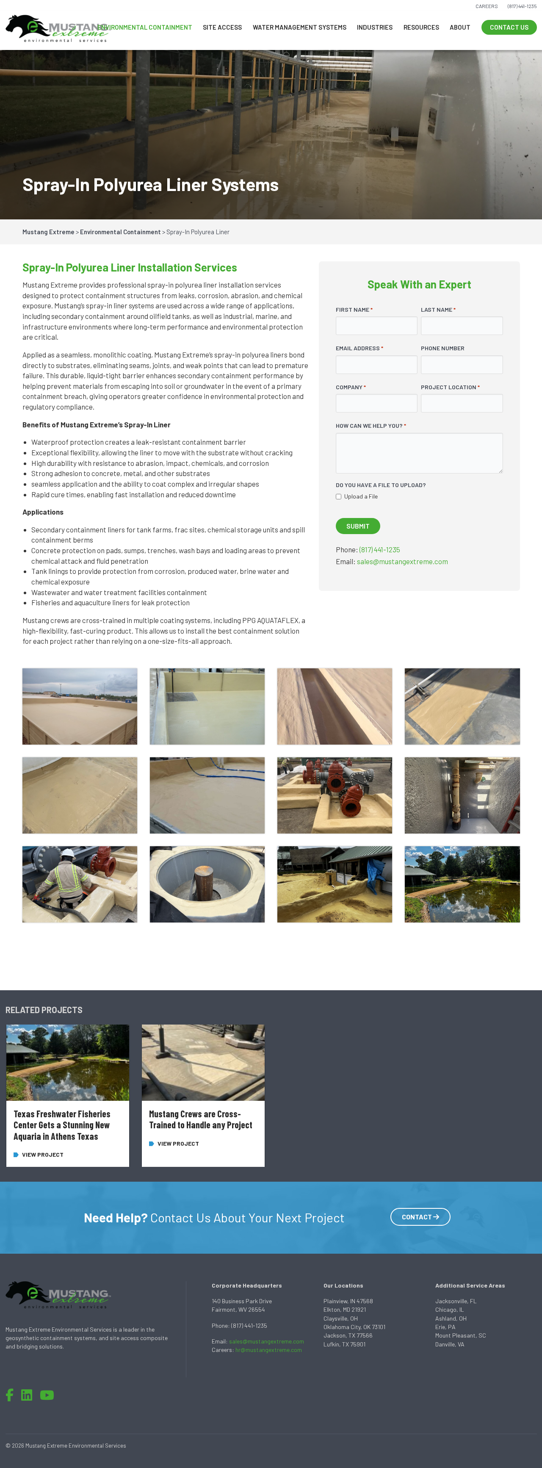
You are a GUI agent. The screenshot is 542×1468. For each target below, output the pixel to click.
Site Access (222, 27)
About (460, 27)
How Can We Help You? (371, 425)
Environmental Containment (144, 27)
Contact (417, 1217)
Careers (487, 6)
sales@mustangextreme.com (402, 561)
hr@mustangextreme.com (268, 1349)
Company (351, 387)
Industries (375, 27)
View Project (43, 1154)
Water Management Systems (299, 27)
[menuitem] (144, 27)
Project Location (450, 387)
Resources (421, 27)
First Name (354, 309)
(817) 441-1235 (522, 6)
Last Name (438, 309)
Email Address (359, 348)
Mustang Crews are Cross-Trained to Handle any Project (200, 1119)
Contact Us (509, 27)
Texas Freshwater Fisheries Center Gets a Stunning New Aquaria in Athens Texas (62, 1124)
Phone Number (443, 348)
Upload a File (361, 496)
